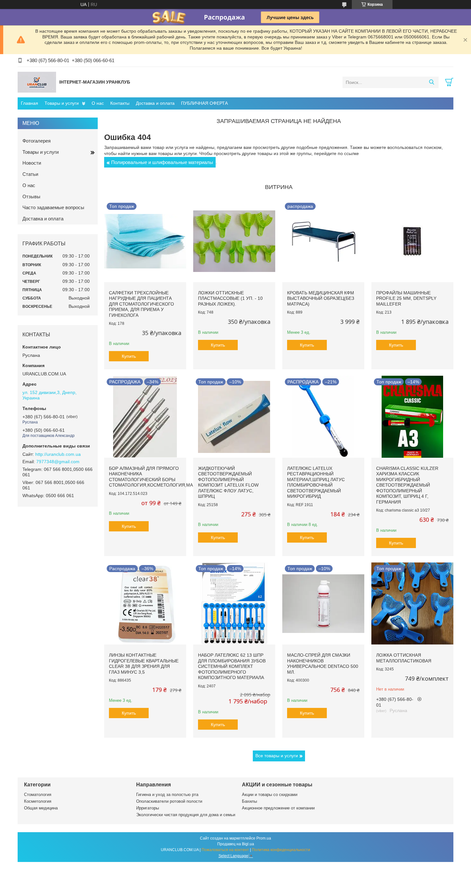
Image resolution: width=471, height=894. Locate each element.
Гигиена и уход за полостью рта (167, 794)
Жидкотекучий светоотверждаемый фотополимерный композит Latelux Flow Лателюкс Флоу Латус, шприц (228, 482)
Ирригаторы (147, 808)
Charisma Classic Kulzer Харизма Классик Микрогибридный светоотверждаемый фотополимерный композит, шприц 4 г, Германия (407, 485)
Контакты (119, 103)
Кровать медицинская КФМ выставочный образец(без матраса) (320, 298)
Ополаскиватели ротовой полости (169, 801)
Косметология (37, 801)
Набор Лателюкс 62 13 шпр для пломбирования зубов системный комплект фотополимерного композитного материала (232, 666)
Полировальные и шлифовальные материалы (162, 162)
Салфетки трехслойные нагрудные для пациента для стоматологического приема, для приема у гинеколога (141, 304)
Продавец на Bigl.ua (235, 844)
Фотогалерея (36, 141)
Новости (31, 163)
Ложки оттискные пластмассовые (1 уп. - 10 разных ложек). (230, 298)
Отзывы (31, 196)
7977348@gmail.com (57, 461)
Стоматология (37, 794)
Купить (129, 356)
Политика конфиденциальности (281, 850)
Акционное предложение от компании (278, 808)
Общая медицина (41, 808)
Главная (29, 103)
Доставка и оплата (155, 103)
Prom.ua (263, 838)
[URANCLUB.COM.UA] (37, 82)
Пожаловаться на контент (225, 850)
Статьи (30, 174)
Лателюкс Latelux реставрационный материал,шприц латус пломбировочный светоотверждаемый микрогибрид (316, 482)
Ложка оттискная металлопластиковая (403, 657)
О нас (98, 103)
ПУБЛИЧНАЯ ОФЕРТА (204, 103)
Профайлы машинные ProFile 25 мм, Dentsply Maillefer (406, 298)
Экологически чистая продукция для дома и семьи (185, 814)
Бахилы (249, 801)
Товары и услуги (62, 103)
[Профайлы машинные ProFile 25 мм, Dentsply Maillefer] (412, 241)
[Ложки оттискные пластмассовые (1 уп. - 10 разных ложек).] (234, 241)
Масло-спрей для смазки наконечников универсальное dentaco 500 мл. (322, 663)
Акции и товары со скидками (269, 794)
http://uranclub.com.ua (58, 454)
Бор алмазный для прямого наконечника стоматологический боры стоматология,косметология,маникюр (159, 477)
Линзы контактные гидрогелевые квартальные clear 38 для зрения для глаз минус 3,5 (143, 663)
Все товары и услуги (276, 755)
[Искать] (431, 82)
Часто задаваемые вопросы (53, 207)
